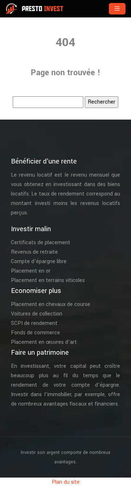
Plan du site (66, 482)
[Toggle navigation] (117, 9)
